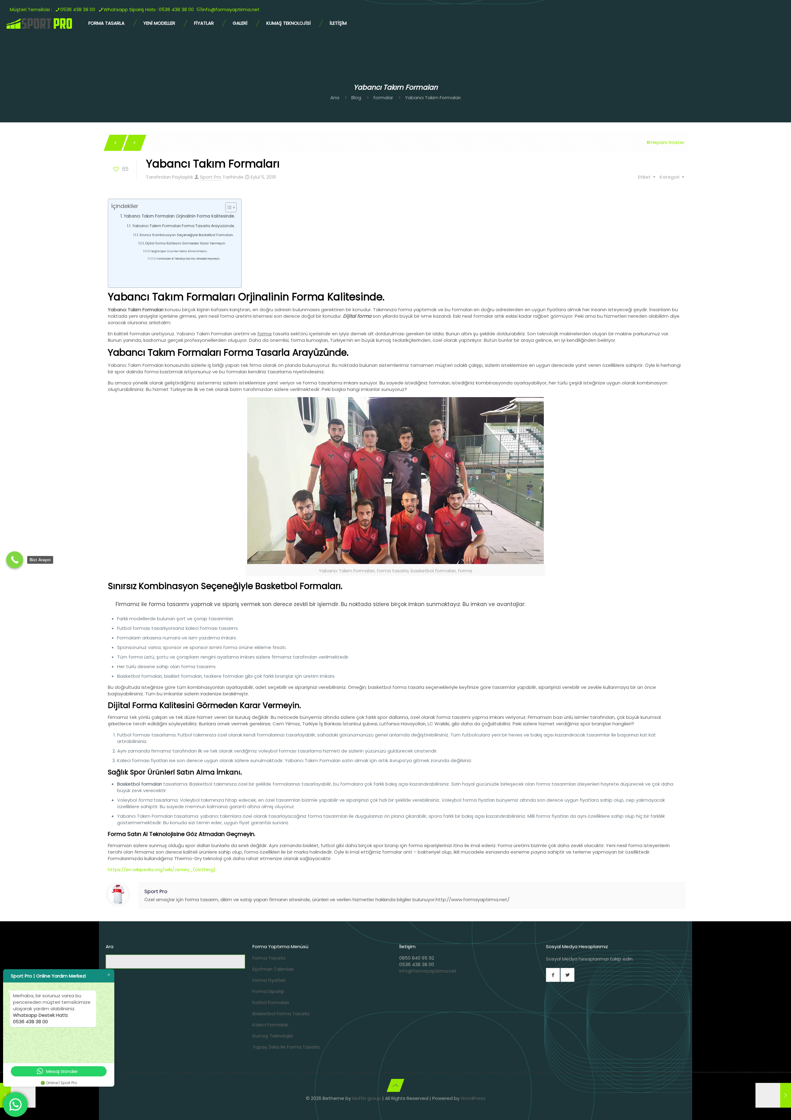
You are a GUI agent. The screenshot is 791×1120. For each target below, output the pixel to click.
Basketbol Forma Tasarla (280, 1013)
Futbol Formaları (270, 1002)
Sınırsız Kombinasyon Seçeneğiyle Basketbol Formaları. (186, 234)
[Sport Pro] (39, 23)
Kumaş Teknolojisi (272, 1036)
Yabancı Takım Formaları (433, 97)
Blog (356, 97)
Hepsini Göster (667, 142)
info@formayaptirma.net (428, 971)
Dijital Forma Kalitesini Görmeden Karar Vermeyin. (185, 243)
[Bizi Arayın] (14, 559)
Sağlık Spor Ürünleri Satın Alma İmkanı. (179, 251)
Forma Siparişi (268, 991)
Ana (334, 97)
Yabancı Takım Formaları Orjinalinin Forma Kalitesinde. (179, 216)
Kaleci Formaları (270, 1024)
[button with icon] (553, 975)
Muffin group (366, 1098)
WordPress (473, 1098)
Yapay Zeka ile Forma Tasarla (285, 1047)
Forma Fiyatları (269, 980)
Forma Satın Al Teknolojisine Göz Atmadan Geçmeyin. (188, 259)
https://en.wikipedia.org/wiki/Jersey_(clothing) (162, 869)
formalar (383, 97)
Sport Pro (210, 177)
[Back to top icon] (395, 1085)
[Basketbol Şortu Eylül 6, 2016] (773, 1095)
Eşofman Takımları (273, 969)
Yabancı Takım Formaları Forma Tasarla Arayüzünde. (183, 225)
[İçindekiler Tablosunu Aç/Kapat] (228, 207)
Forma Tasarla (268, 958)
